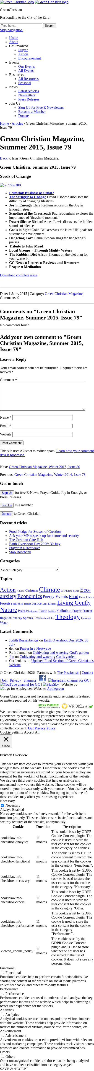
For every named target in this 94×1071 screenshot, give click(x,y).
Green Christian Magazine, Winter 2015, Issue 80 (44, 467)
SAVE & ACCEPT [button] (14, 1069)
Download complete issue (18, 275)
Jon (11, 657)
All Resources (28, 79)
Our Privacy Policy (42, 728)
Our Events (26, 66)
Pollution (63, 610)
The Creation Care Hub (26, 540)
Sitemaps (30, 680)
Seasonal (24, 83)
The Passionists (68, 673)
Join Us (7, 505)
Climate (49, 589)
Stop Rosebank (20, 552)
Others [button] (5, 1052)
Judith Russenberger (23, 640)
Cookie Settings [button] (11, 732)
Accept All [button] (31, 732)
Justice (37, 603)
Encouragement (29, 58)
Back (4, 158)
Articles (17, 123)
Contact (87, 673)
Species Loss (31, 618)
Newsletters (26, 95)
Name (5, 417)
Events (61, 596)
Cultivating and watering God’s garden (61, 652)
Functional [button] (7, 968)
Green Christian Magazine (64, 294)
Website (5, 434)
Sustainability (47, 618)
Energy (49, 597)
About (13, 42)
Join (5, 680)
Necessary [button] (7, 801)
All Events (26, 70)
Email (5, 426)
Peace (21, 611)
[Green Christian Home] (17, 2)
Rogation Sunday (11, 618)
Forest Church (86, 597)
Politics (51, 611)
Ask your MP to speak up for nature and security (44, 536)
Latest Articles (28, 91)
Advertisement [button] (10, 1031)
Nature (8, 609)
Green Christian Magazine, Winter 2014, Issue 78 (50, 474)
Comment (8, 380)
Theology (67, 616)
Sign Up (7, 492)
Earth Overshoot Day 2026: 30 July (34, 544)
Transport (86, 618)
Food (73, 596)
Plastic (43, 611)
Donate (23, 116)
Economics (29, 596)
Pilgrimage (32, 611)
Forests (5, 603)
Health (27, 603)
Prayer (23, 50)
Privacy (15, 680)
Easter (76, 591)
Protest (87, 611)
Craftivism (66, 591)
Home (13, 38)
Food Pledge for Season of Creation (35, 531)
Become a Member (32, 111)
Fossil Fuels (17, 603)
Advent (20, 591)
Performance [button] (9, 989)
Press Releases (28, 99)
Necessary (12, 805)
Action (23, 54)
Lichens (52, 603)
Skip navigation (11, 30)
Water (4, 622)
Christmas (31, 590)
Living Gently (74, 602)
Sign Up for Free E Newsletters (41, 107)
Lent (44, 603)
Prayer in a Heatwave (24, 548)
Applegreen (55, 688)
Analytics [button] (7, 1010)
